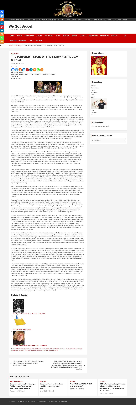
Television (56, 19)
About (35, 19)
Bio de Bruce (42, 19)
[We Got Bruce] (99, 57)
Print (92, 110)
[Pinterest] (27, 69)
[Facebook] (13, 69)
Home (29, 19)
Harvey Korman (77, 349)
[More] (41, 69)
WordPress (64, 402)
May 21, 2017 (104, 393)
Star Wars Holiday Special (32, 350)
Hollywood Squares (111, 19)
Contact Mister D (122, 19)
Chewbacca (60, 349)
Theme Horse (42, 402)
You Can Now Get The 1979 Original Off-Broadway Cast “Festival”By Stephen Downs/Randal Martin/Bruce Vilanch (28, 363)
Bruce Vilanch (25, 349)
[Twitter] (16, 69)
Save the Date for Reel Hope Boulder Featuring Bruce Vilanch (51, 386)
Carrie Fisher (45, 349)
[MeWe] (31, 69)
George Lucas (69, 349)
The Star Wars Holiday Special (49, 350)
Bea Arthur (18, 349)
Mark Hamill (14, 350)
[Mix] (34, 69)
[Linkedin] (23, 69)
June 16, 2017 (44, 391)
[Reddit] (20, 69)
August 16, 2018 (15, 391)
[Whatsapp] (38, 69)
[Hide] (0, 45)
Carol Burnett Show (35, 349)
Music (62, 19)
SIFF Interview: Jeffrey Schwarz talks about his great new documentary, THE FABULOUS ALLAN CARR (112, 387)
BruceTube (94, 19)
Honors (102, 19)
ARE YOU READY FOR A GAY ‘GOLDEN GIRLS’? (81, 385)
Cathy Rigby (53, 349)
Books (74, 19)
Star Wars (21, 350)
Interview (19, 381)
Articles (80, 19)
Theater (68, 19)
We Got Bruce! (20, 26)
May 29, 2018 (15, 64)
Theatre (93, 115)
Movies (49, 19)
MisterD (22, 64)
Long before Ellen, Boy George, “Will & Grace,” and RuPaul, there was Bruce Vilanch (22, 386)
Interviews (87, 19)
